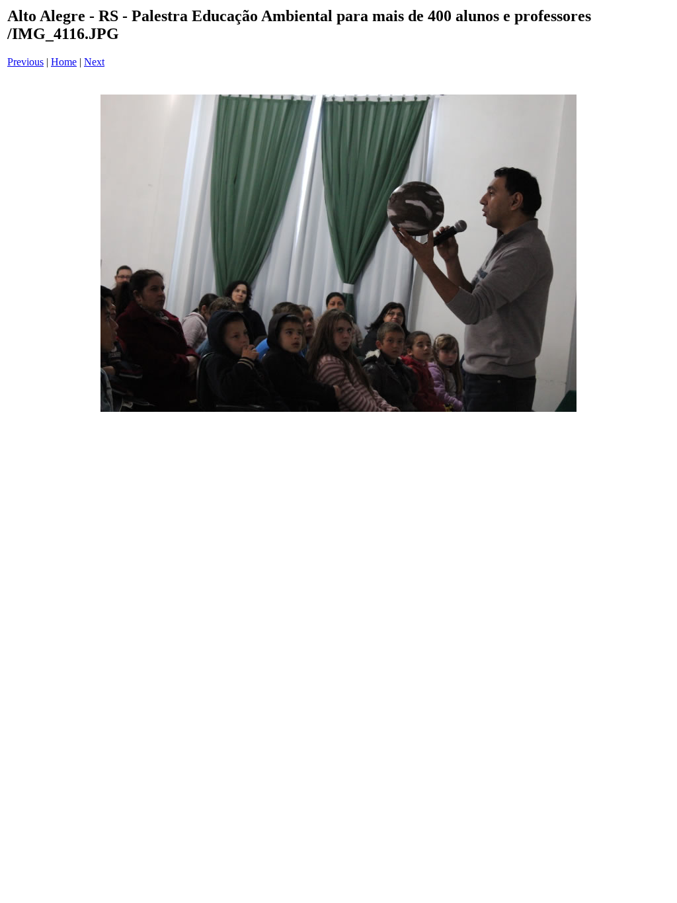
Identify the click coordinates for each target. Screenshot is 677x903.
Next (94, 61)
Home (64, 61)
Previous (25, 61)
